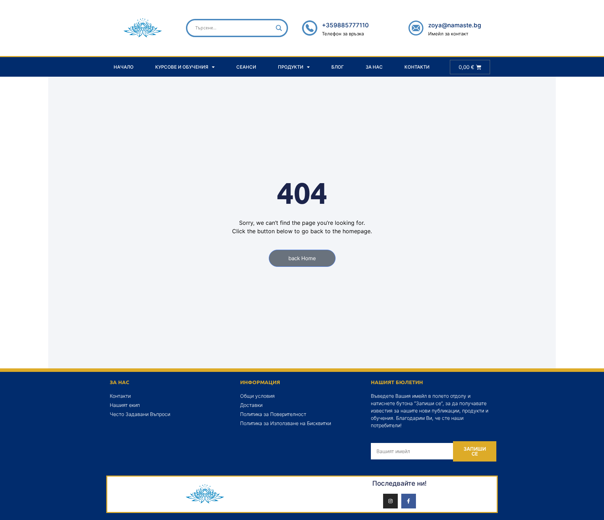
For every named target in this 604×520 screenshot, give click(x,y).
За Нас (374, 67)
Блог (337, 67)
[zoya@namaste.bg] (416, 28)
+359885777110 (345, 25)
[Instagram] (390, 501)
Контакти (417, 67)
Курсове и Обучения (181, 67)
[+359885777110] (309, 28)
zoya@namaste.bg (454, 25)
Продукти (290, 67)
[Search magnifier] (279, 28)
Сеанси (246, 67)
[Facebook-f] (408, 501)
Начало (124, 67)
